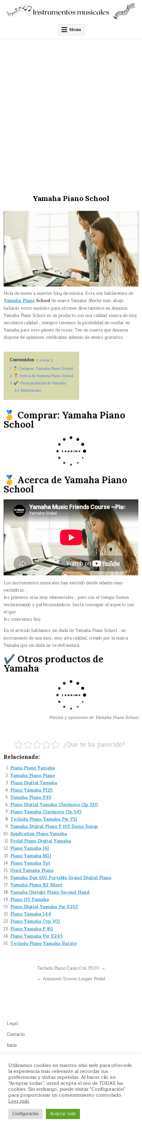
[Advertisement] (71, 113)
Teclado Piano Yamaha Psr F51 (43, 819)
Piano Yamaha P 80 (31, 929)
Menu (75, 29)
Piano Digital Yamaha (33, 783)
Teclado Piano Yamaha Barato (43, 943)
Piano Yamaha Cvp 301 (35, 921)
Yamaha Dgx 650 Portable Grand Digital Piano (60, 877)
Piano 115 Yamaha (29, 899)
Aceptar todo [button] (63, 1113)
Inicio (12, 1045)
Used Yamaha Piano (31, 870)
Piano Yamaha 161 (29, 848)
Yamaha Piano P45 (30, 797)
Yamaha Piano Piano (32, 775)
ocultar (44, 360)
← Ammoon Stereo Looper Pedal (71, 979)
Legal (12, 1023)
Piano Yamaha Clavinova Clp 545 (46, 812)
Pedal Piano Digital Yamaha (40, 841)
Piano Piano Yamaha (32, 768)
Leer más (18, 1101)
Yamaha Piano (19, 300)
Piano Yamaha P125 (31, 790)
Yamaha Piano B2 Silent (36, 885)
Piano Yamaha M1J (30, 856)
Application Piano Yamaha (38, 833)
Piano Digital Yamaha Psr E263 (44, 907)
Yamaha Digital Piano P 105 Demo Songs (54, 826)
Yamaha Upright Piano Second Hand (49, 892)
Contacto (16, 1034)
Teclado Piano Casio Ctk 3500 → (71, 968)
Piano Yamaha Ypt (30, 863)
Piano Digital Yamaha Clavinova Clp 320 (54, 804)
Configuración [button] (25, 1113)
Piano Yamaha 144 (30, 914)
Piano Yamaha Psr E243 (36, 936)
